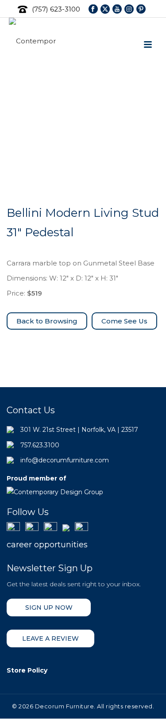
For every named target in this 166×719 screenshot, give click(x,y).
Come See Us (124, 321)
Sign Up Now (49, 607)
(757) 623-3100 (56, 9)
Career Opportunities (47, 545)
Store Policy (27, 670)
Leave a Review (50, 638)
